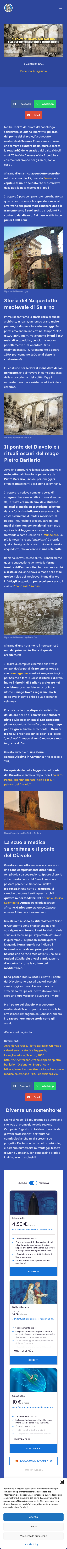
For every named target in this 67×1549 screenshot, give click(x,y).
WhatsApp (48, 103)
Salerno (48, 178)
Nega (34, 1526)
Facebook (25, 103)
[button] (62, 1482)
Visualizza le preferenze (33, 1535)
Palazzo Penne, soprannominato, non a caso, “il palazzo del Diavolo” (33, 779)
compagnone (19, 673)
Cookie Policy (31, 1544)
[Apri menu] (61, 8)
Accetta (33, 1516)
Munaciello (51, 535)
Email (37, 115)
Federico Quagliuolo (33, 71)
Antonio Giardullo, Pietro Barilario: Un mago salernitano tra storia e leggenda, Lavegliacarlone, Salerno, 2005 (32, 1050)
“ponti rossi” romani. (27, 586)
